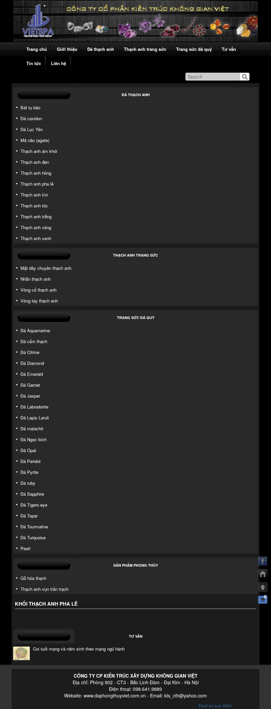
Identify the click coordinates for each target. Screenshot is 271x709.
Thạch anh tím (34, 195)
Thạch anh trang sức (145, 49)
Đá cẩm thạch (33, 341)
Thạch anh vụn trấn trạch (44, 589)
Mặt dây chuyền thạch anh (45, 268)
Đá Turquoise (33, 537)
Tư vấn (229, 49)
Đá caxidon (31, 118)
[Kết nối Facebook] (263, 561)
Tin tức (33, 63)
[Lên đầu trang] (263, 587)
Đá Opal (28, 450)
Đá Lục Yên (31, 129)
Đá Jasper (30, 396)
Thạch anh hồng (35, 173)
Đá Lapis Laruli (34, 417)
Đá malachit (31, 428)
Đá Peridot (30, 461)
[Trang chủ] (263, 574)
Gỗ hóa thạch (33, 578)
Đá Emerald (31, 374)
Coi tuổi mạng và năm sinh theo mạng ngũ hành (79, 649)
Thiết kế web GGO (214, 706)
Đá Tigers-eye (33, 505)
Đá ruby (27, 483)
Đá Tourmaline (34, 526)
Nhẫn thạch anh (35, 279)
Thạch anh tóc (34, 205)
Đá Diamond (32, 363)
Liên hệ (58, 63)
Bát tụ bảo (30, 107)
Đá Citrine (29, 352)
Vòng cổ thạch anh (38, 290)
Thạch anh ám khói (38, 151)
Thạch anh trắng (36, 216)
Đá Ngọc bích (33, 439)
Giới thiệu (67, 49)
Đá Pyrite (29, 472)
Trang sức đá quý (194, 49)
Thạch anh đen (34, 162)
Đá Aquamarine (35, 330)
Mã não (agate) (34, 140)
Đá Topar (29, 516)
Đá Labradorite (34, 407)
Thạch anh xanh (35, 238)
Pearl (25, 548)
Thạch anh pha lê (37, 184)
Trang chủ (36, 49)
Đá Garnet (30, 385)
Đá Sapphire (32, 494)
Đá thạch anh (100, 49)
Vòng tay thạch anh (39, 301)
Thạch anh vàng (35, 227)
